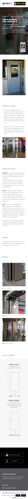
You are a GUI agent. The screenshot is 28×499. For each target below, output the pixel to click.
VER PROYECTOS (14, 461)
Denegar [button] (23, 495)
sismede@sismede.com (10, 488)
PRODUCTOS (5, 16)
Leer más (14, 497)
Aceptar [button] (18, 495)
